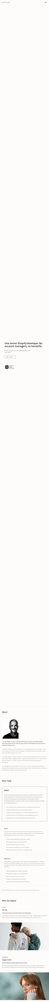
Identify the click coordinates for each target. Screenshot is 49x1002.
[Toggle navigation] (45, 2)
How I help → (10, 357)
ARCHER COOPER (6, 2)
